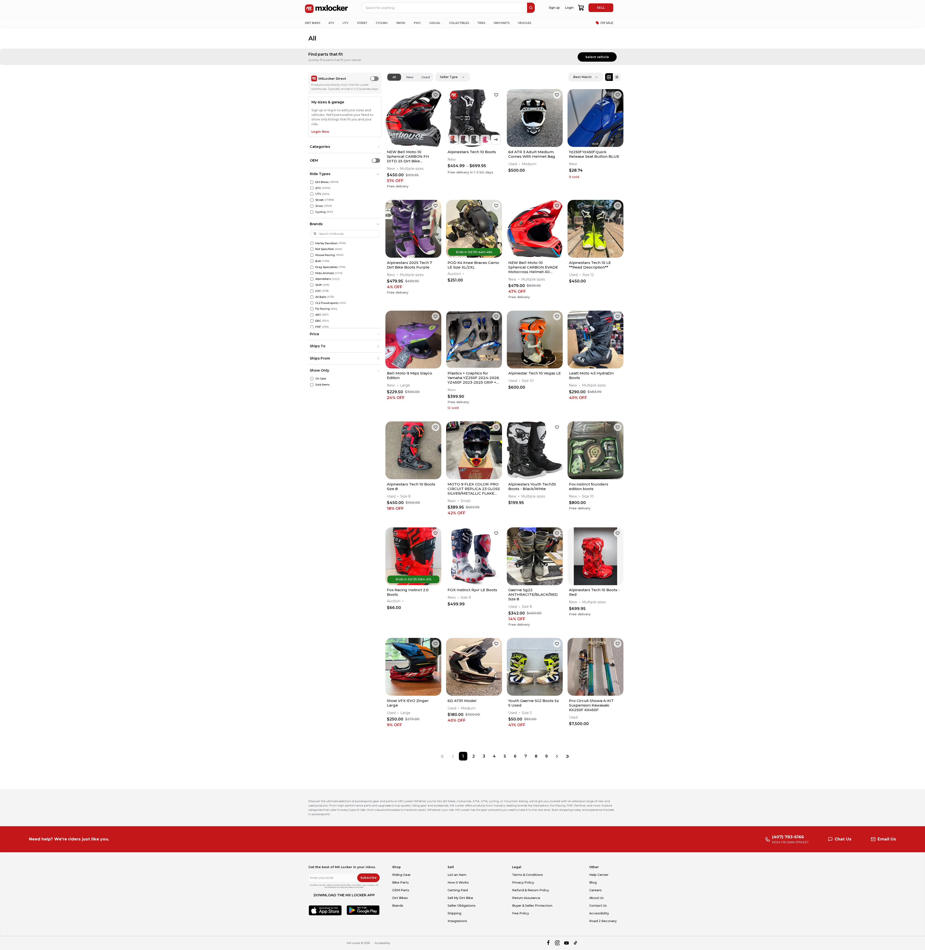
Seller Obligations (462, 905)
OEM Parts (400, 890)
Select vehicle (597, 57)
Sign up (554, 7)
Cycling (320, 212)
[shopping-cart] (581, 7)
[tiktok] (576, 943)
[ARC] (311, 314)
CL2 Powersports (326, 303)
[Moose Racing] (311, 255)
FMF (318, 326)
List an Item (457, 875)
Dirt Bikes (322, 182)
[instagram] (557, 943)
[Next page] (557, 756)
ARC (318, 314)
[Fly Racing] (311, 308)
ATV (318, 188)
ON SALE (606, 23)
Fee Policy (520, 913)
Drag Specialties (326, 267)
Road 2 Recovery (603, 921)
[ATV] (311, 188)
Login (569, 7)
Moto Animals (324, 273)
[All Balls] (311, 297)
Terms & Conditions (527, 875)
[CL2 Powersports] (311, 303)
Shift (318, 285)
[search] (531, 8)
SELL (601, 7)
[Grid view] (609, 77)
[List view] (617, 77)
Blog (593, 882)
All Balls (320, 297)
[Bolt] (311, 261)
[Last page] (567, 756)
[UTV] (311, 194)
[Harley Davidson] (311, 243)
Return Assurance (526, 898)
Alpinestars (323, 279)
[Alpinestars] (311, 279)
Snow (319, 206)
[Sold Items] (311, 384)
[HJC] (311, 291)
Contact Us (598, 905)
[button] (345, 147)
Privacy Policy (523, 882)
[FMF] (311, 326)
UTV (318, 194)
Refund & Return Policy (530, 890)
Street (319, 200)
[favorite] (435, 95)
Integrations (457, 921)
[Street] (311, 200)
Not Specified (324, 249)
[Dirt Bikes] (311, 182)
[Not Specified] (311, 249)
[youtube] (566, 943)
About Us (596, 898)
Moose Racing (325, 255)
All (394, 77)
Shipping (454, 913)
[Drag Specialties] (311, 267)
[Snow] (311, 206)
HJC (318, 291)
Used (426, 77)
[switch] (374, 78)
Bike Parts (400, 882)
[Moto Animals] (311, 273)
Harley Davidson (326, 243)
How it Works (458, 882)
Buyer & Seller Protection (532, 905)
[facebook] (548, 943)
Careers (595, 890)
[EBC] (311, 320)
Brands (397, 905)
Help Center (598, 875)
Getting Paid (458, 890)
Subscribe (368, 877)
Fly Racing (322, 308)
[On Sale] (311, 378)
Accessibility (599, 913)
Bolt (318, 261)
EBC (318, 320)
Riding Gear (401, 875)
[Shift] (311, 285)
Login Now (320, 131)
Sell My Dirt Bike (460, 898)
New (410, 77)
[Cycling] (311, 212)
